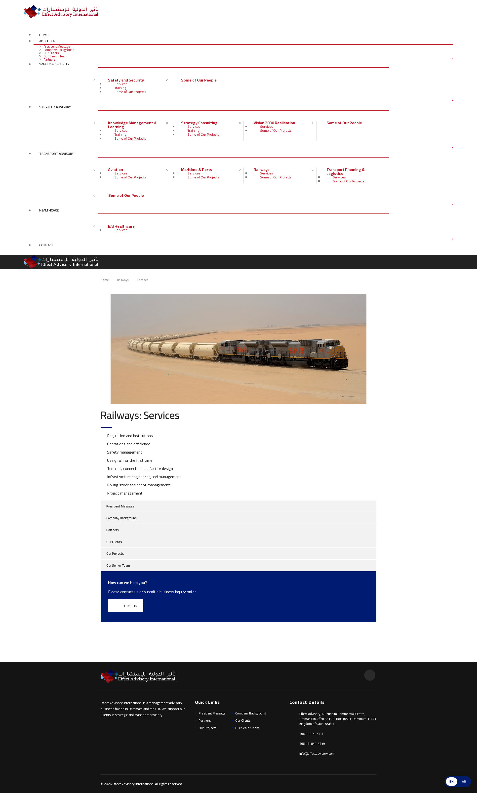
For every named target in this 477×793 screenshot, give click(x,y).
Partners (49, 59)
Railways (262, 169)
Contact (46, 245)
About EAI (47, 41)
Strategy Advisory (55, 107)
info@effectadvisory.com (317, 753)
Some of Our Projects (130, 91)
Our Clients (51, 53)
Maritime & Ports (196, 169)
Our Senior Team (55, 56)
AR (464, 781)
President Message (56, 46)
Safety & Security (54, 64)
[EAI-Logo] (61, 11)
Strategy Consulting (199, 122)
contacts (130, 605)
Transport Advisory (56, 153)
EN (451, 781)
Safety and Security (126, 80)
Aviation (115, 169)
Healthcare (49, 210)
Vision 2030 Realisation (274, 122)
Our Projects (115, 553)
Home (43, 35)
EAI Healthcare (121, 226)
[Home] (61, 262)
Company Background (58, 50)
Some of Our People (199, 80)
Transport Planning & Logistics (345, 171)
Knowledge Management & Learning (132, 124)
